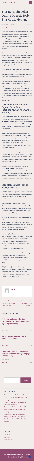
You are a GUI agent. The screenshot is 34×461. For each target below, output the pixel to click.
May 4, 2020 (5, 24)
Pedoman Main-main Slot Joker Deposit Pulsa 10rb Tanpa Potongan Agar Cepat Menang (16, 321)
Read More (5, 330)
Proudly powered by (14, 454)
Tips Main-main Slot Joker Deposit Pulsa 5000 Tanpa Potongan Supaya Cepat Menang (16, 353)
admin (12, 24)
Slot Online (7, 437)
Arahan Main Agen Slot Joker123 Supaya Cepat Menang (8, 303)
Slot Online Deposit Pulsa (9, 282)
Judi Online (5, 28)
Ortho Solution (8, 2)
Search (26, 380)
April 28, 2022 (5, 327)
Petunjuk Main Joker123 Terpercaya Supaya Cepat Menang (16, 337)
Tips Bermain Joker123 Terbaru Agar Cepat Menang (25, 303)
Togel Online (8, 439)
